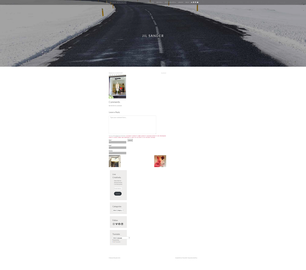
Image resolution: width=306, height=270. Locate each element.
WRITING (159, 2)
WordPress (195, 257)
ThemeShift (184, 257)
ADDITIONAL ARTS (170, 2)
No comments (163, 72)
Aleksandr (114, 72)
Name (110, 140)
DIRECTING (151, 2)
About (187, 2)
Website (111, 150)
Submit (118, 193)
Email (110, 145)
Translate (117, 242)
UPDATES (180, 2)
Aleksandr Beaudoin (116, 2)
